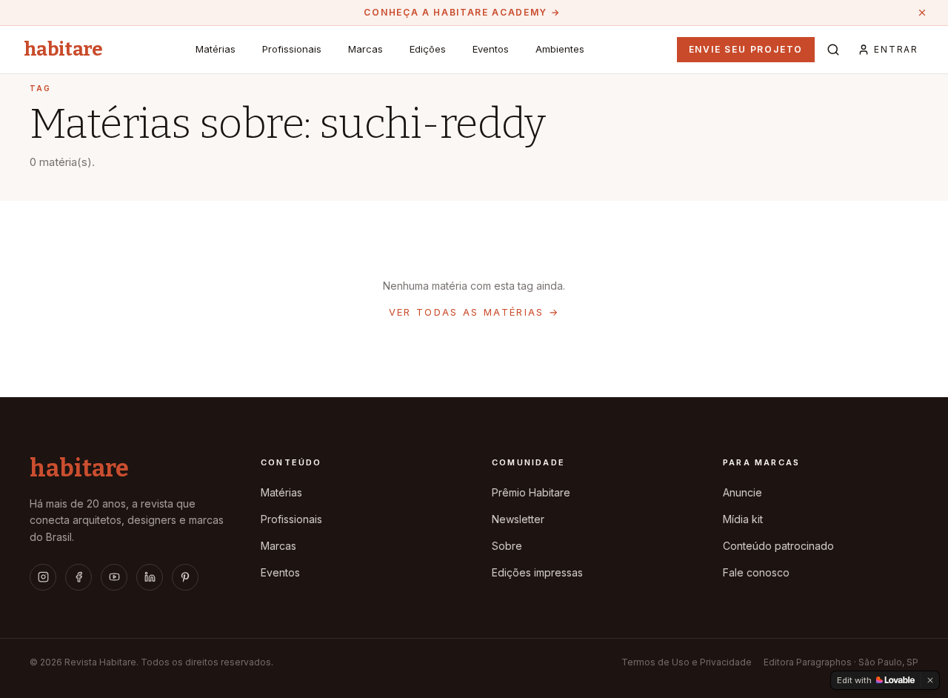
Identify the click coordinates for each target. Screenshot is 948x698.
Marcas (365, 49)
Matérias (216, 49)
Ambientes (559, 49)
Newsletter (518, 519)
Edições (428, 49)
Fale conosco (756, 572)
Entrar (896, 49)
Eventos (491, 49)
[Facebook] (78, 577)
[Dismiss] (930, 680)
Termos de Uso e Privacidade (686, 662)
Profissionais (291, 49)
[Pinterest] (185, 577)
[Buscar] (833, 49)
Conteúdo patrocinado (778, 545)
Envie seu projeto (746, 49)
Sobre (507, 545)
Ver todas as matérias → (474, 312)
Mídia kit (743, 519)
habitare (63, 49)
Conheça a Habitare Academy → (462, 12)
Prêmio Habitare (531, 492)
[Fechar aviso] (922, 12)
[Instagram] (43, 577)
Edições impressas (537, 572)
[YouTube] (114, 577)
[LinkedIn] (149, 577)
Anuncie (742, 492)
